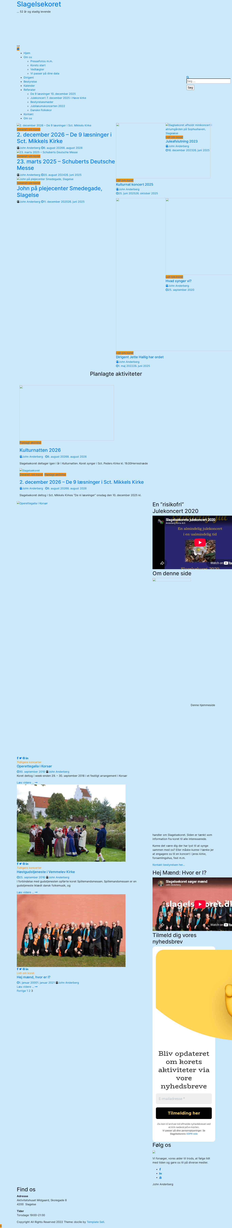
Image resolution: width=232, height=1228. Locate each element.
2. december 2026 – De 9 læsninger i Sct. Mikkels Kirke (64, 137)
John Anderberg (30, 147)
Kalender (29, 85)
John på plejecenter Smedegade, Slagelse (59, 191)
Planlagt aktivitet (30, 442)
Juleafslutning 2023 (182, 141)
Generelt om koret (28, 129)
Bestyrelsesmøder (41, 102)
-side (195, 1133)
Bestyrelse (30, 81)
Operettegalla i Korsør (34, 766)
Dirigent (29, 77)
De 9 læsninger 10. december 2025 (53, 93)
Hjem (27, 53)
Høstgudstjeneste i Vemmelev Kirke (46, 872)
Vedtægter (37, 69)
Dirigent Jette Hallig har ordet (140, 357)
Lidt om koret (124, 180)
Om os (28, 57)
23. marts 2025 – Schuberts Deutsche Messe (66, 164)
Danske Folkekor (41, 110)
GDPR (189, 1133)
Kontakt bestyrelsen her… (169, 864)
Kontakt (28, 114)
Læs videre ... (26, 782)
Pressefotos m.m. (41, 61)
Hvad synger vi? (179, 281)
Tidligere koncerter (29, 762)
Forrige (21, 990)
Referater (29, 89)
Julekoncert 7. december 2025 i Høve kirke (58, 98)
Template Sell (95, 1222)
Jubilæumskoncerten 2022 (47, 106)
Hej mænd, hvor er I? (33, 977)
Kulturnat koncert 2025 (134, 184)
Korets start (38, 65)
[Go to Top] (1, 1226)
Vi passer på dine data (44, 73)
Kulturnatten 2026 (40, 450)
